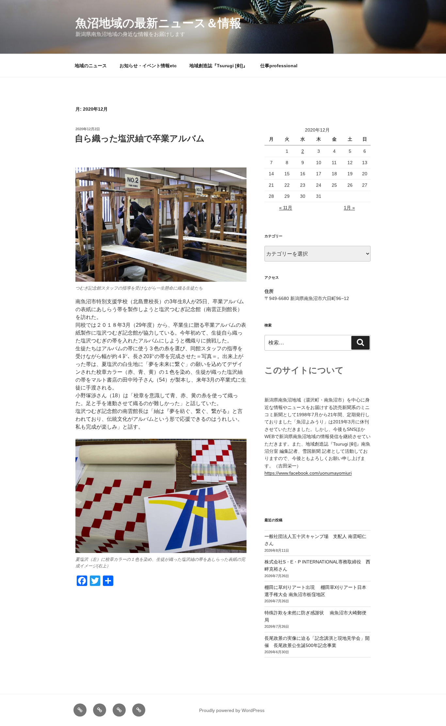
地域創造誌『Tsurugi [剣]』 (218, 65)
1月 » (349, 207)
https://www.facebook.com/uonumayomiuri (308, 473)
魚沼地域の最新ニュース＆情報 (158, 23)
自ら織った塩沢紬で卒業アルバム (140, 138)
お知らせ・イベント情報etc (148, 65)
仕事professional (278, 65)
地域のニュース (91, 65)
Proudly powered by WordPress (231, 710)
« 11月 (285, 207)
